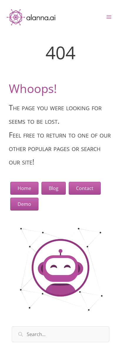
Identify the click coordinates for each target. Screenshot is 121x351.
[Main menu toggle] (109, 17)
